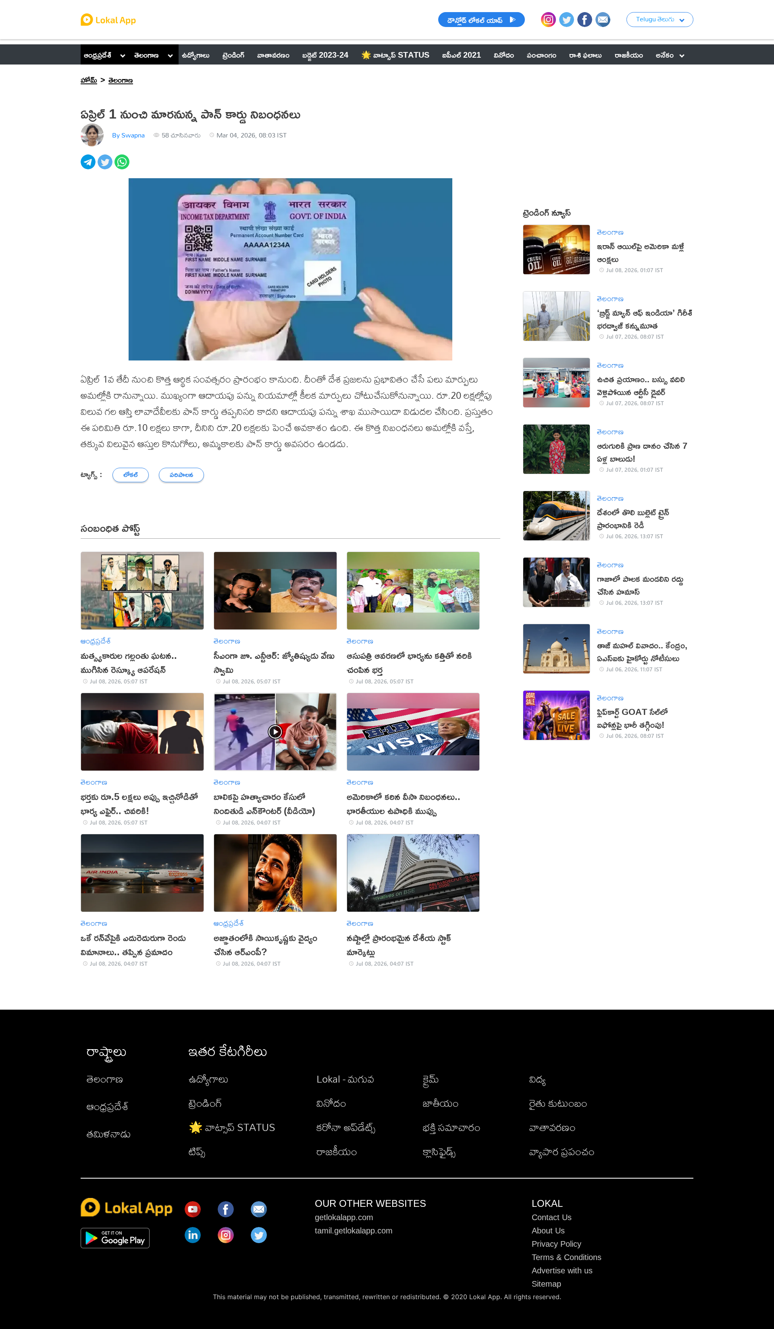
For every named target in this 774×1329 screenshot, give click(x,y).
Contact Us (552, 1217)
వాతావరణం (552, 1127)
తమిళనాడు (109, 1133)
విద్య (537, 1078)
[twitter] (106, 166)
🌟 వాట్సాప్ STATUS (232, 1127)
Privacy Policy (556, 1243)
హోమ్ (89, 79)
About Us (548, 1230)
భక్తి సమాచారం (452, 1127)
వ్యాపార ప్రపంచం (562, 1151)
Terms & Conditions (566, 1257)
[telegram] (89, 166)
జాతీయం (441, 1102)
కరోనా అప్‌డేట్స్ (345, 1127)
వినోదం (331, 1102)
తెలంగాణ (146, 54)
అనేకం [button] (665, 54)
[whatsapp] (122, 166)
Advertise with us (562, 1270)
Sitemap (546, 1283)
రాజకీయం (336, 1151)
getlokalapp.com (344, 1217)
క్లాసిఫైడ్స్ (439, 1151)
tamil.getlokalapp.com (354, 1230)
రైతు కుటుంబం (558, 1102)
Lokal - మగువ (345, 1078)
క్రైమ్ (431, 1078)
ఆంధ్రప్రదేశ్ (97, 54)
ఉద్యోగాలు (209, 1078)
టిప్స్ (197, 1151)
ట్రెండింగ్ (205, 1102)
